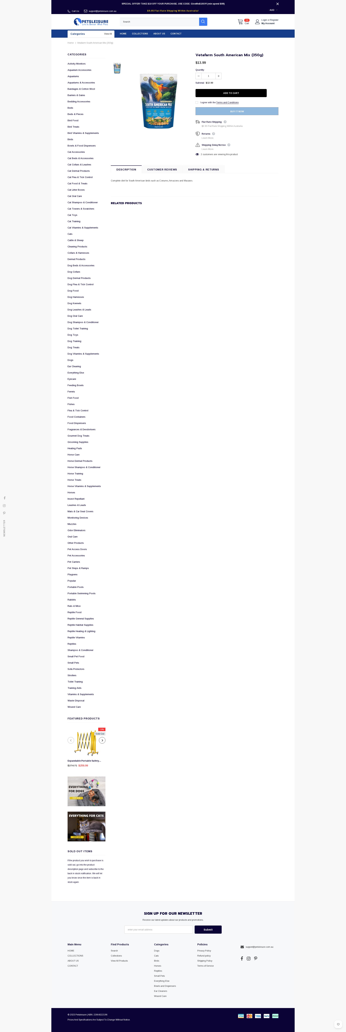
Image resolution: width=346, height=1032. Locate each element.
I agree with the (208, 102)
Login (264, 20)
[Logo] (91, 22)
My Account (268, 23)
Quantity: (200, 70)
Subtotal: (200, 83)
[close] (277, 4)
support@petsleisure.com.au (102, 11)
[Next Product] (102, 740)
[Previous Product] (71, 740)
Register (274, 20)
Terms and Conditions (227, 102)
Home (71, 43)
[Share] (276, 93)
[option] (86, 748)
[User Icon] (257, 21)
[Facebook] (242, 959)
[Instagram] (248, 959)
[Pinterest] (255, 959)
